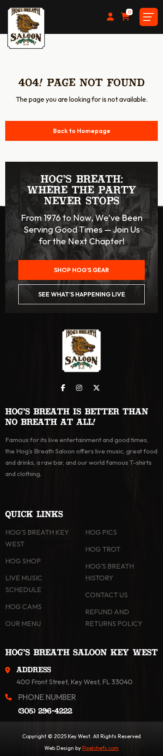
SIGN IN (110, 17)
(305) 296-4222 (45, 711)
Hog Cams (23, 606)
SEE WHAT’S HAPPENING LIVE (81, 294)
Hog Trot (102, 549)
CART (129, 13)
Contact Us (106, 594)
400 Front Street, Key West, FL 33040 (75, 681)
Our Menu (23, 623)
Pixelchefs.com (100, 748)
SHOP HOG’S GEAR (81, 270)
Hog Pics (101, 532)
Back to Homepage (81, 131)
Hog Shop (23, 560)
